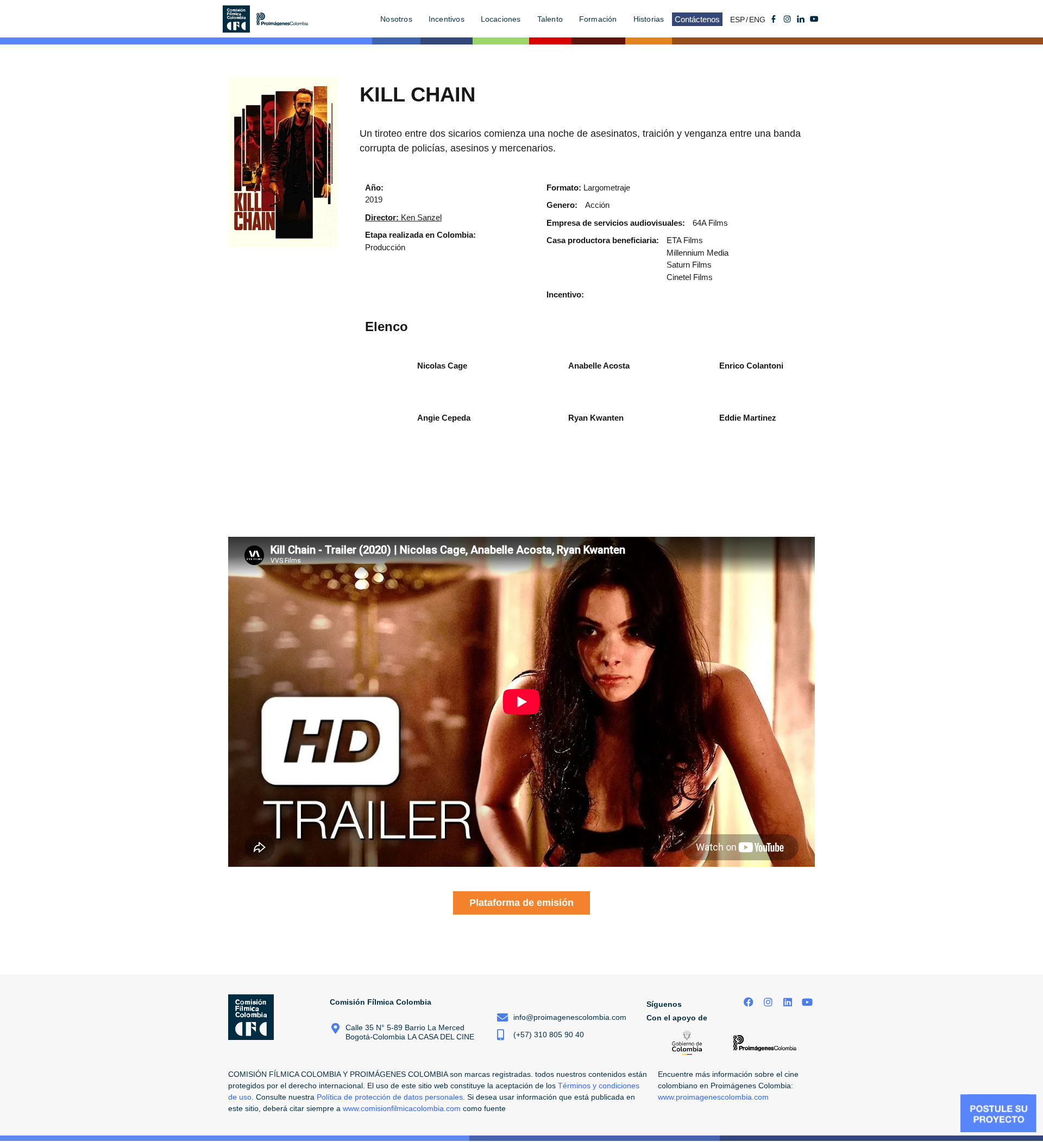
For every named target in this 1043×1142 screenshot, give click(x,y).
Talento (550, 19)
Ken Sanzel (403, 217)
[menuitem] (739, 19)
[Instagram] (768, 1002)
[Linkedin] (787, 1002)
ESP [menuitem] (737, 19)
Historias (648, 19)
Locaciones (501, 19)
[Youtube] (814, 19)
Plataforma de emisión (521, 902)
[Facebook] (749, 1002)
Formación (598, 19)
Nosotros (396, 19)
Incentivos (446, 19)
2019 (373, 199)
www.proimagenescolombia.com (713, 1097)
